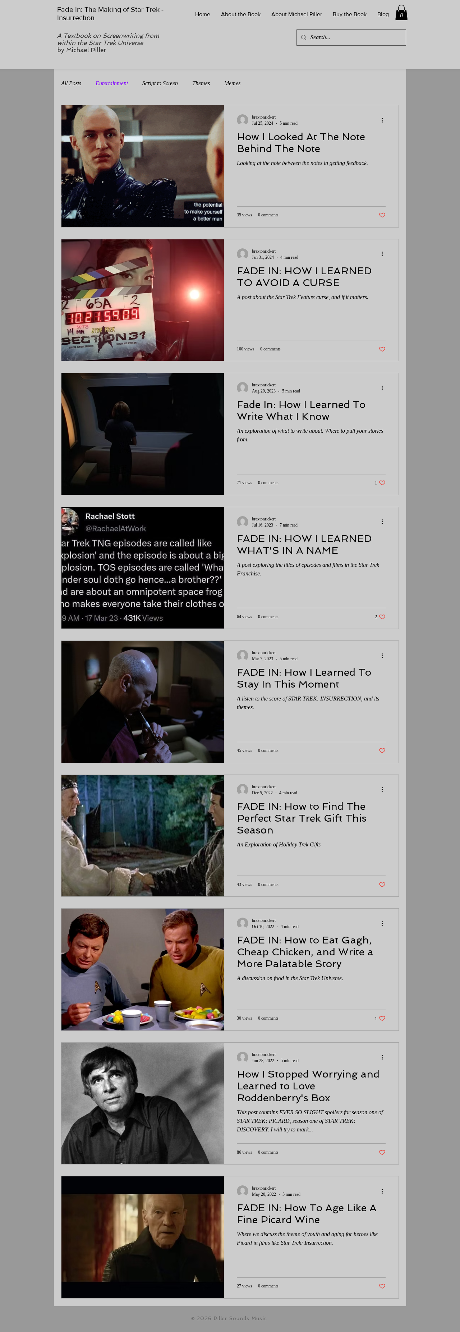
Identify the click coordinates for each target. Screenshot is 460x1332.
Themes (201, 83)
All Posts (71, 83)
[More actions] (384, 120)
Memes (232, 83)
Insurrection (76, 18)
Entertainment (112, 83)
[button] (401, 12)
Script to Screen (160, 83)
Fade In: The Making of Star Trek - (110, 9)
